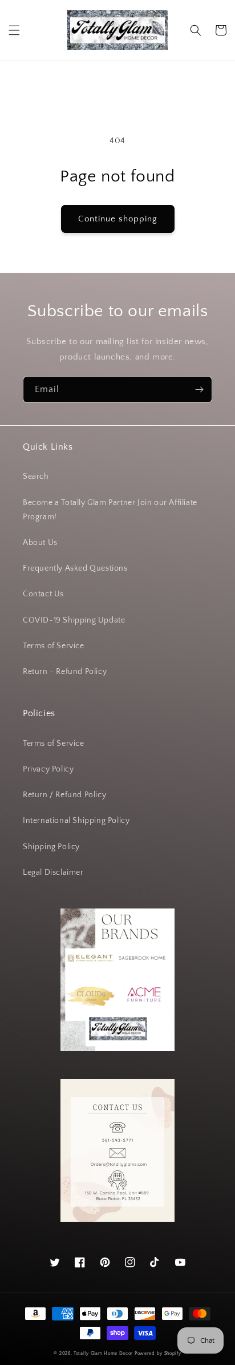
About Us (40, 542)
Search (36, 476)
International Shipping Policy (76, 820)
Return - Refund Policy (65, 671)
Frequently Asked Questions (75, 568)
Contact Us (43, 594)
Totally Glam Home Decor (103, 1353)
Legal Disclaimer (53, 872)
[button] (14, 30)
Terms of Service (53, 646)
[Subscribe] (199, 389)
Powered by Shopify (158, 1353)
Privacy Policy (48, 769)
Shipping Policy (51, 846)
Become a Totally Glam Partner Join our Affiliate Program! (110, 510)
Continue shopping (117, 219)
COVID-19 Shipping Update (74, 620)
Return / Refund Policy (64, 794)
